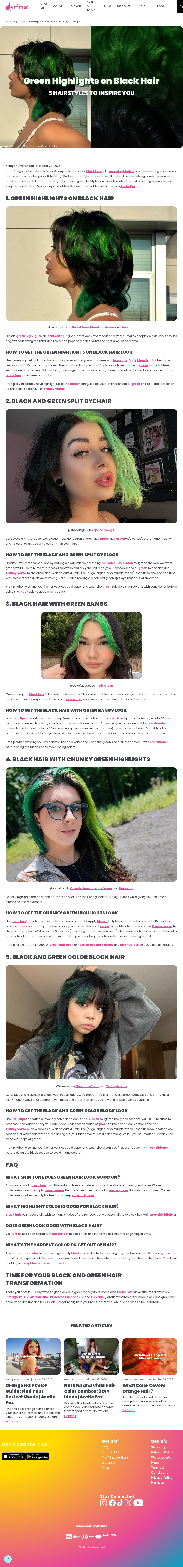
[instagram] (103, 1502)
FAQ (105, 1447)
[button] (8, 1559)
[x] (128, 1502)
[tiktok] (120, 1502)
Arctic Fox (10, 21)
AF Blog (21, 21)
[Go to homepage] (17, 6)
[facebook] (112, 1502)
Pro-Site (157, 1482)
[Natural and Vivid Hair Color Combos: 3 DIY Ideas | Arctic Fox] (91, 1356)
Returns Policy (162, 1452)
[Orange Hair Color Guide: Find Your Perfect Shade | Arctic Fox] (33, 1356)
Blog (105, 1467)
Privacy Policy (161, 1477)
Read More (12, 1421)
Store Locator (162, 1457)
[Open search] (171, 6)
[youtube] (138, 1502)
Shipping (158, 1447)
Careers (108, 1462)
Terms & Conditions (159, 1470)
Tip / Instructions (115, 1457)
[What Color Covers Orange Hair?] (149, 1356)
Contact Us (111, 1452)
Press (155, 1462)
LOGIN (161, 6)
